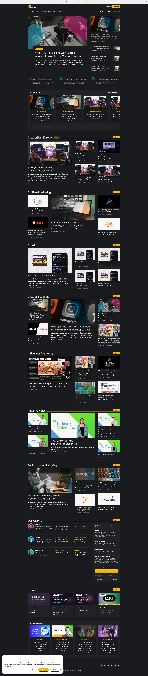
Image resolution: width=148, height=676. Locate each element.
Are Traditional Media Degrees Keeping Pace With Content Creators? (80, 528)
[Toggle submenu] (56, 11)
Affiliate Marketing (68, 111)
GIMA (56, 524)
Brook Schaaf (32, 431)
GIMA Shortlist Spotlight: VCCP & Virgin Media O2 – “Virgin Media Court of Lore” (62, 528)
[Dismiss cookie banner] (60, 658)
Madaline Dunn (104, 512)
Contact (79, 670)
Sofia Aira (39, 67)
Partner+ (77, 550)
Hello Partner (34, 674)
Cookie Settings (71, 670)
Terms (64, 670)
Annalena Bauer (104, 436)
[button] (51, 12)
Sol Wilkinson (39, 550)
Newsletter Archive (61, 537)
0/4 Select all (98, 579)
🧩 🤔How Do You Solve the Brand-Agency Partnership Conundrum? (80, 541)
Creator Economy (95, 34)
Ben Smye (63, 650)
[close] (146, 2)
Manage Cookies (32, 669)
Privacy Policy (98, 577)
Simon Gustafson (33, 453)
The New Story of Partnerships (63, 552)
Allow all (43, 669)
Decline (55, 669)
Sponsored (40, 639)
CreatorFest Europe (95, 111)
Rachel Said (56, 451)
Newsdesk (94, 41)
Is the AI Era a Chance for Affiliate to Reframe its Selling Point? (80, 554)
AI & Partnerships (60, 550)
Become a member (112, 92)
